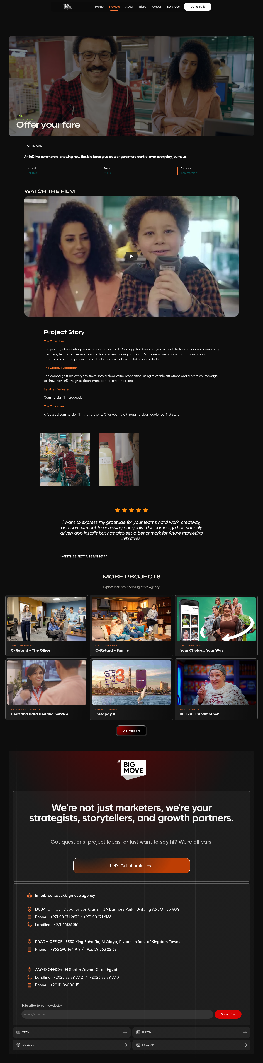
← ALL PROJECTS (33, 146)
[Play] (131, 256)
